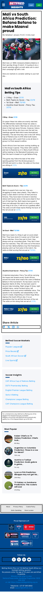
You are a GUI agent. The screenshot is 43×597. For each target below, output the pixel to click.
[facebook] (4, 327)
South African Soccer (15, 356)
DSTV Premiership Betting (17, 386)
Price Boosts (11, 351)
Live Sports (10, 360)
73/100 (22, 102)
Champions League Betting (17, 399)
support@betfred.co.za (24, 588)
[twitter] (8, 327)
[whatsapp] (18, 327)
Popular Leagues (13, 347)
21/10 (21, 97)
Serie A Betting (12, 395)
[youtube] (29, 560)
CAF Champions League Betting (19, 404)
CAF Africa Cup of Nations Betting (20, 381)
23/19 (32, 100)
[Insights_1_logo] (17, 2)
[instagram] (13, 327)
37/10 (8, 107)
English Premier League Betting (19, 390)
